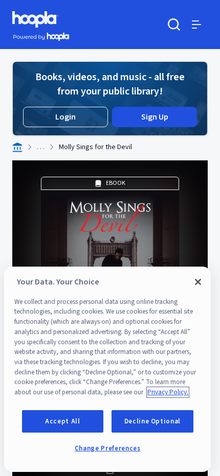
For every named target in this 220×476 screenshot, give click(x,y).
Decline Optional (152, 421)
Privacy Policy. (167, 392)
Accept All (62, 421)
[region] (107, 369)
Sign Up (154, 117)
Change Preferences (108, 448)
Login (65, 117)
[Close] (198, 282)
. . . (41, 147)
